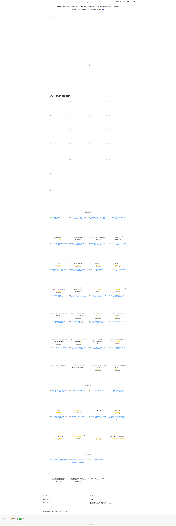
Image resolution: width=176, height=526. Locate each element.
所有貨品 (59, 6)
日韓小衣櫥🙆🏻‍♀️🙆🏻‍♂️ (107, 6)
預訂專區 (74, 9)
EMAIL (91, 499)
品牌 (64, 6)
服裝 (73, 6)
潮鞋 (68, 6)
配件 (81, 6)
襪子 (85, 6)
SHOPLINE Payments (90, 524)
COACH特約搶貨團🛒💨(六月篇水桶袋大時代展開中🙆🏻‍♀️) (91, 9)
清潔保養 (90, 6)
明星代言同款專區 (97, 6)
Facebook (92, 500)
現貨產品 (116, 6)
